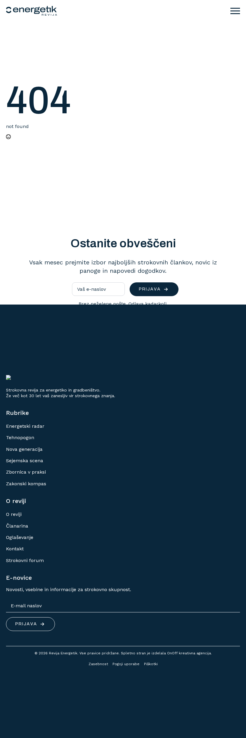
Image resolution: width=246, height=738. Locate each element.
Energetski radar (25, 426)
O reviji (14, 514)
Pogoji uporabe (126, 664)
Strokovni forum (25, 560)
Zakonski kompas (26, 484)
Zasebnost (98, 664)
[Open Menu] (235, 11)
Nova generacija (24, 449)
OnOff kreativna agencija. (189, 653)
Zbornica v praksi (26, 472)
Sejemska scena (24, 460)
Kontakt (15, 549)
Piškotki (151, 664)
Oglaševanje (19, 537)
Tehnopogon (20, 437)
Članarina (17, 526)
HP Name (13, 219)
